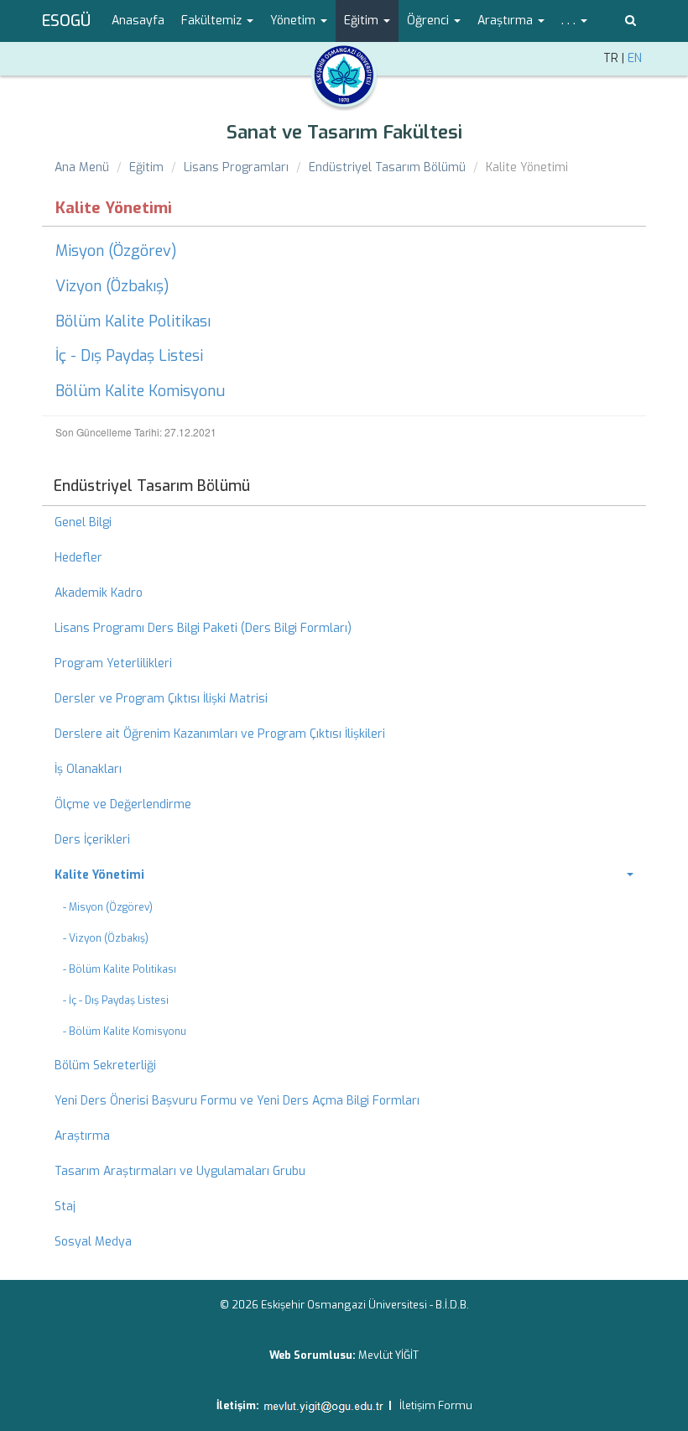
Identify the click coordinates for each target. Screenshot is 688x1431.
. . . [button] (570, 21)
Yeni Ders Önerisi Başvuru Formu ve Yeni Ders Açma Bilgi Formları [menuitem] (237, 1101)
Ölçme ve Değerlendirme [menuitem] (123, 804)
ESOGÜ (66, 21)
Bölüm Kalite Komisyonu (140, 391)
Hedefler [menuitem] (78, 558)
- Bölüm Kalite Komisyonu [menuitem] (124, 1031)
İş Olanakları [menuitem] (88, 769)
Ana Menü (82, 167)
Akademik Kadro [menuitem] (99, 593)
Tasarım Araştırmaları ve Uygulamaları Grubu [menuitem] (180, 1171)
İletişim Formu (435, 1405)
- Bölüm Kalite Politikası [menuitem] (119, 969)
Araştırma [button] (506, 21)
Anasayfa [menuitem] (138, 21)
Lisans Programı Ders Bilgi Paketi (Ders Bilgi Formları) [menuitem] (203, 628)
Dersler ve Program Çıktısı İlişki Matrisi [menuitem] (161, 699)
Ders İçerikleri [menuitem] (92, 840)
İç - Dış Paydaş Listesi (129, 356)
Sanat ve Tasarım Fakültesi (344, 132)
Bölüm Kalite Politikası (133, 321)
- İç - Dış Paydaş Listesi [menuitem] (116, 1000)
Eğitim (146, 167)
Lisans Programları (236, 167)
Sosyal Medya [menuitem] (93, 1242)
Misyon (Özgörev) (116, 251)
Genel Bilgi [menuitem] (83, 522)
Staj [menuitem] (65, 1206)
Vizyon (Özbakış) (112, 286)
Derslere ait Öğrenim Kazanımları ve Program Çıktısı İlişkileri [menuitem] (220, 734)
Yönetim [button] (294, 21)
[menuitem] (344, 875)
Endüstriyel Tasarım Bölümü (387, 167)
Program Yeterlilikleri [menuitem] (113, 663)
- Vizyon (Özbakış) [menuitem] (106, 938)
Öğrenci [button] (429, 21)
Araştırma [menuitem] (82, 1136)
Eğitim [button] (363, 21)
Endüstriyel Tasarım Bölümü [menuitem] (152, 486)
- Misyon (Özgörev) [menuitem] (108, 907)
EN (635, 58)
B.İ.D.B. (452, 1305)
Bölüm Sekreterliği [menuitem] (105, 1065)
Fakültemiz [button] (213, 21)
